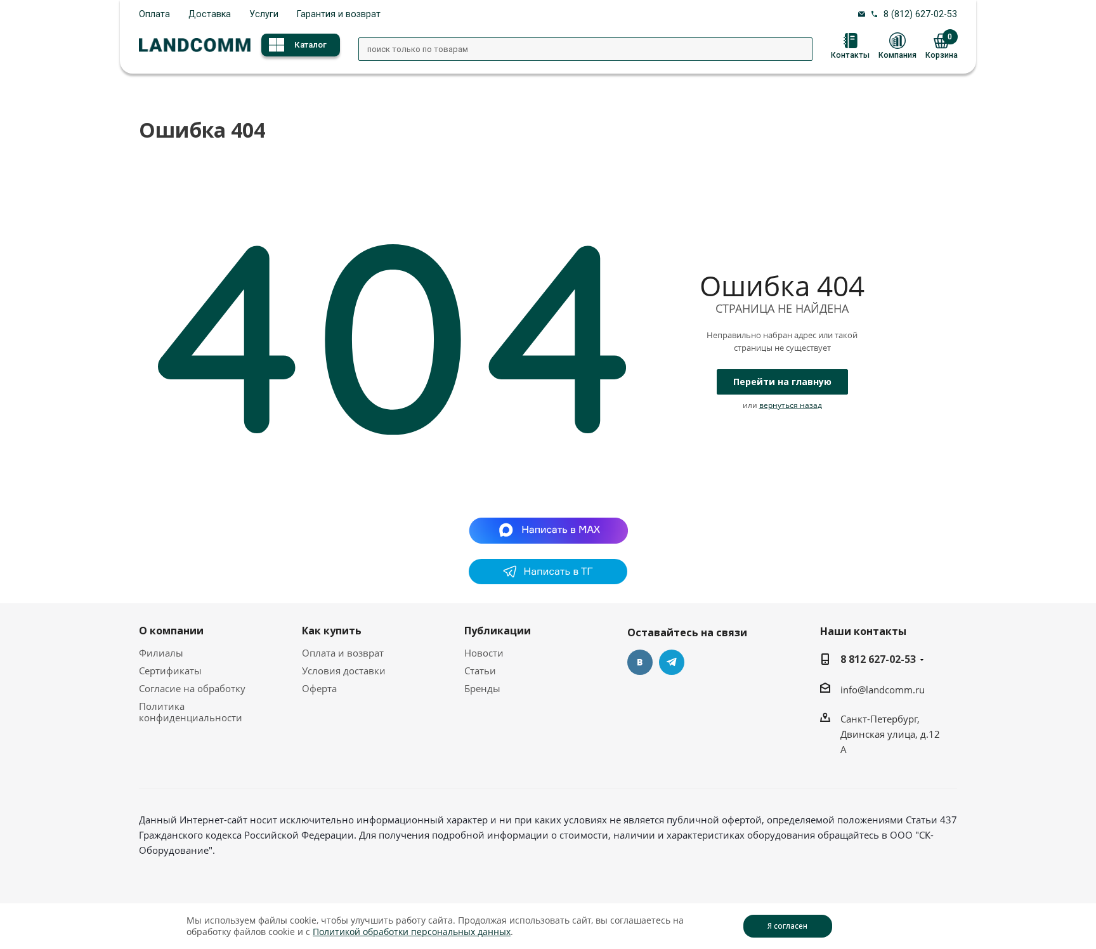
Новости (484, 652)
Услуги (263, 14)
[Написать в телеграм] (548, 580)
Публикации (497, 631)
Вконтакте (640, 662)
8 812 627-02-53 (878, 659)
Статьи (480, 670)
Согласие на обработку (192, 688)
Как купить (332, 631)
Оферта (319, 688)
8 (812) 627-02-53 (920, 14)
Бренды (482, 688)
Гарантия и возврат (339, 14)
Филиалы (161, 652)
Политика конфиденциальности (190, 712)
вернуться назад (790, 405)
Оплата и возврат (343, 652)
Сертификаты (170, 670)
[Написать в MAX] (548, 529)
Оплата (154, 14)
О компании (171, 631)
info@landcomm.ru (882, 689)
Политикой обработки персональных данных (412, 932)
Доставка (209, 14)
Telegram (671, 662)
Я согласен (787, 925)
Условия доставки (344, 670)
